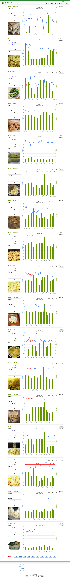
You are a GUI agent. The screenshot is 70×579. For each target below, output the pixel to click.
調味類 (20, 556)
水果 (57, 3)
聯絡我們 (22, 570)
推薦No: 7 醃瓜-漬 (12, 200)
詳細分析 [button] (61, 6)
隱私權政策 (22, 566)
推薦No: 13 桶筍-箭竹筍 (13, 394)
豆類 (46, 556)
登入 (63, 1)
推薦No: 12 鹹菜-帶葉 (13, 362)
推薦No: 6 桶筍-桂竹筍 (13, 168)
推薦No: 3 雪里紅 (12, 71)
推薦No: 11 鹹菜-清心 (13, 329)
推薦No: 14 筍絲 (12, 426)
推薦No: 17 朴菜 (12, 523)
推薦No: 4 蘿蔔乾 (12, 103)
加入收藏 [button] (61, 40)
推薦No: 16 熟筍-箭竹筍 (13, 491)
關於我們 (22, 564)
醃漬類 (33, 556)
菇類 (37, 556)
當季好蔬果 (8, 3)
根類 (29, 556)
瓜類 (50, 556)
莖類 (25, 556)
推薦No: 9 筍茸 (12, 265)
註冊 (67, 1)
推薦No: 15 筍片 (12, 459)
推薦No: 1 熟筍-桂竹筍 (13, 6)
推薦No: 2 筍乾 (12, 38)
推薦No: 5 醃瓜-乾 (12, 135)
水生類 (15, 556)
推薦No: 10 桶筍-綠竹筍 (13, 297)
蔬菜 (53, 3)
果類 (54, 556)
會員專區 (66, 3)
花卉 (61, 3)
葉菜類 (42, 556)
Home (48, 3)
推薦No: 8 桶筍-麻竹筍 (13, 232)
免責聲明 (22, 568)
